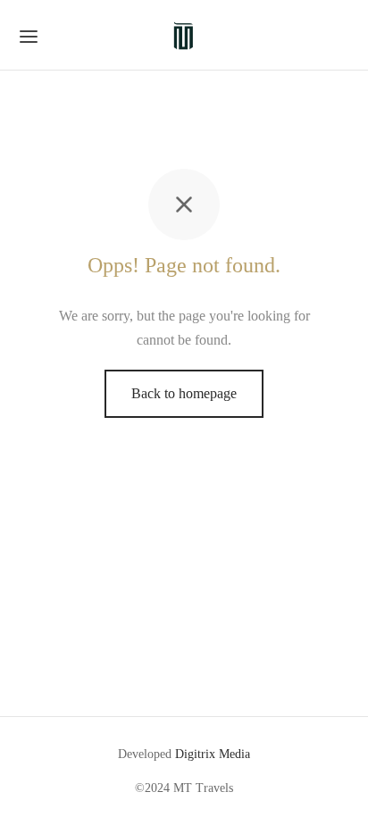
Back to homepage (184, 393)
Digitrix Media (212, 754)
